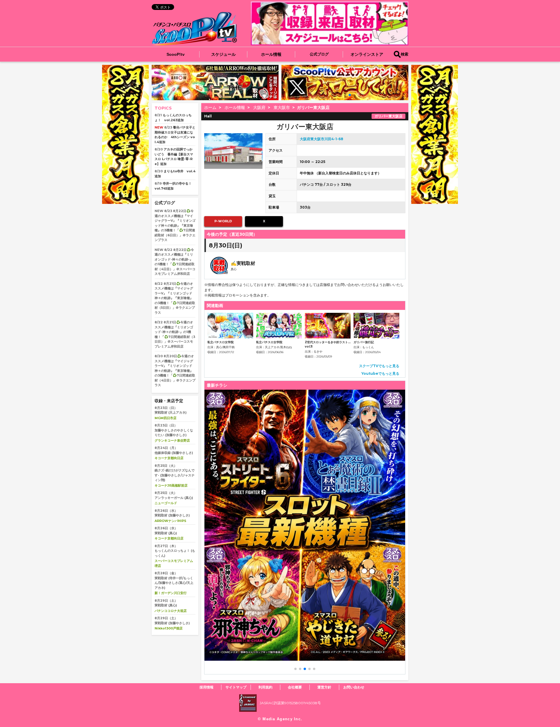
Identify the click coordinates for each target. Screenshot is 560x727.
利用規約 (265, 687)
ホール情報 (271, 54)
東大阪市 (282, 107)
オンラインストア (367, 54)
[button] (340, 95)
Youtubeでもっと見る (380, 373)
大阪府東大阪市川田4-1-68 (321, 139)
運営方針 (324, 687)
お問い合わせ (353, 687)
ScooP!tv (176, 54)
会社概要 (295, 687)
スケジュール (223, 54)
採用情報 (207, 687)
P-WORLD (223, 221)
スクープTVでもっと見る (379, 366)
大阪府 (259, 107)
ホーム (210, 107)
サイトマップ (235, 687)
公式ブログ (319, 54)
